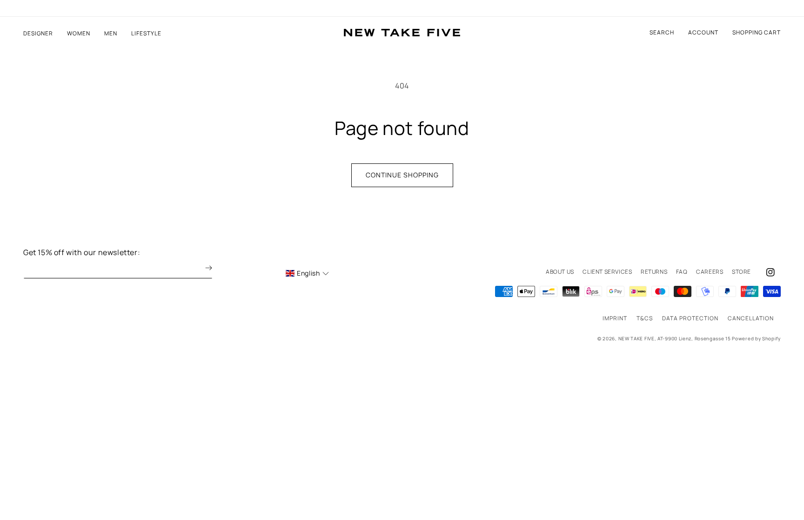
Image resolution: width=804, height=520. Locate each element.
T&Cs (644, 318)
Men (110, 33)
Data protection (690, 318)
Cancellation (751, 318)
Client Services (607, 272)
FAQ (682, 272)
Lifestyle (146, 33)
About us (560, 272)
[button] (756, 32)
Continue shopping (402, 174)
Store (741, 272)
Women (78, 33)
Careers (709, 272)
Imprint (615, 318)
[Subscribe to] (202, 268)
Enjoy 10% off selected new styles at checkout (402, 8)
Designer (38, 33)
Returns (654, 272)
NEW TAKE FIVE (636, 338)
